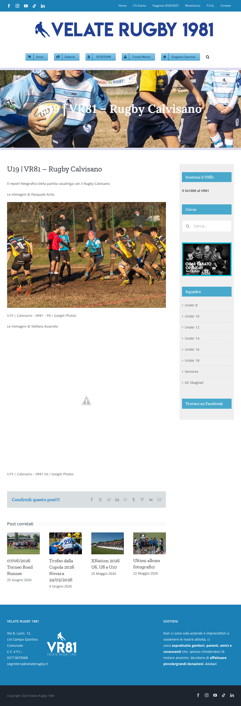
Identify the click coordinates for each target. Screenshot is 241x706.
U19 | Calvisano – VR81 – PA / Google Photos (41, 315)
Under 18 (192, 360)
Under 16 (192, 349)
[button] (207, 56)
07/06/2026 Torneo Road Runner (20, 567)
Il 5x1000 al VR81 (195, 190)
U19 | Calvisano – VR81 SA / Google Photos (40, 474)
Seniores (191, 371)
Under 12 (192, 327)
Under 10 (192, 316)
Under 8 (191, 305)
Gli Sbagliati (194, 382)
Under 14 (192, 338)
